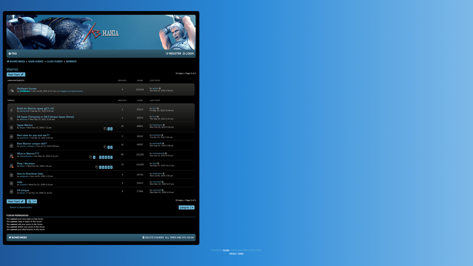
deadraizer (157, 173)
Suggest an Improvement (71, 91)
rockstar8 (156, 182)
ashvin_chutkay (27, 146)
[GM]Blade (25, 91)
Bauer (22, 128)
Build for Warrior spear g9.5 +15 (35, 108)
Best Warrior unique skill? (32, 143)
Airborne (23, 119)
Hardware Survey (26, 88)
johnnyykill (24, 111)
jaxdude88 (157, 143)
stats (19, 182)
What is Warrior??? (28, 153)
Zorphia (23, 184)
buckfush (24, 138)
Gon (154, 108)
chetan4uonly (26, 156)
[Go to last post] (160, 88)
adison (155, 88)
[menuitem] (12, 54)
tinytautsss (157, 125)
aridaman (24, 176)
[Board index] (101, 32)
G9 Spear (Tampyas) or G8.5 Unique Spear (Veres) (45, 116)
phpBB (226, 250)
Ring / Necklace (26, 163)
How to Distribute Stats (30, 173)
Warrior (12, 69)
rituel (154, 163)
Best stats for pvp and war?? (33, 135)
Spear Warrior (25, 125)
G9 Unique (23, 190)
